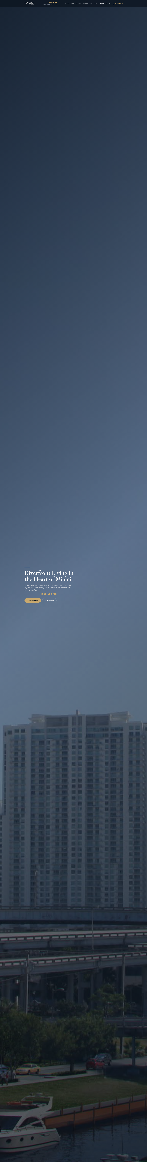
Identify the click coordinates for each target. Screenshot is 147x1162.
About (67, 3)
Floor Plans (94, 3)
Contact (108, 3)
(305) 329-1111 (52, 2)
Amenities (85, 3)
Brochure (118, 3)
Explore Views (49, 600)
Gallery (78, 3)
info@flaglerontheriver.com (50, 4)
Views (73, 3)
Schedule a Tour (32, 600)
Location (101, 3)
